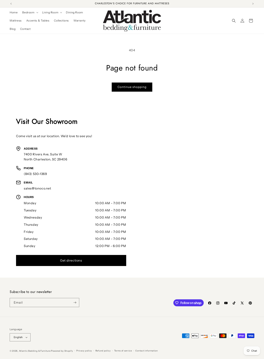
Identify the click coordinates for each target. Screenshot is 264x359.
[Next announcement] (253, 3)
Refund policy (103, 350)
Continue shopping (132, 87)
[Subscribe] (75, 302)
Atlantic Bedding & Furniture (35, 351)
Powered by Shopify (62, 351)
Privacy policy (84, 350)
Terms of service (123, 350)
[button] (30, 12)
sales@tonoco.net (37, 188)
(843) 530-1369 (35, 174)
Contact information (146, 350)
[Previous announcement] (11, 3)
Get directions (71, 260)
